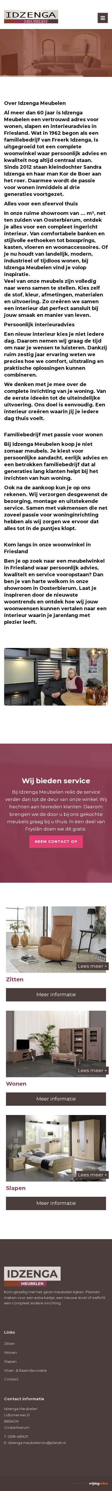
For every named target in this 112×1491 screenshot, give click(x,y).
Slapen (10, 1361)
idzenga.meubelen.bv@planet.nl (37, 1442)
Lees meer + (92, 966)
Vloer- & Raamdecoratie (25, 1370)
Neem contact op (56, 841)
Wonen (10, 1352)
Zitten (9, 1343)
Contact (11, 1379)
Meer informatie (56, 995)
